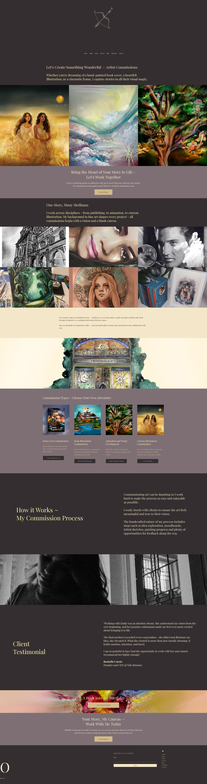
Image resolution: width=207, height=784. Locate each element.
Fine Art (164, 761)
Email (115, 757)
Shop (163, 758)
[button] (114, 53)
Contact (164, 767)
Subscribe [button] (164, 765)
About (163, 754)
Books (163, 756)
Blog (163, 763)
